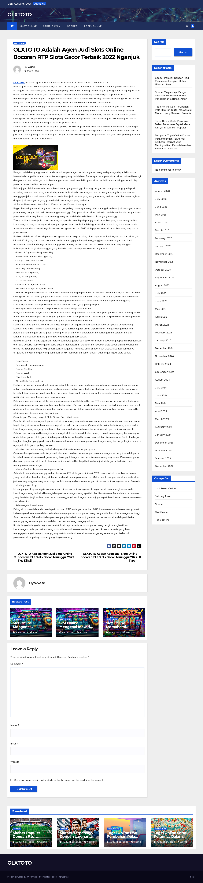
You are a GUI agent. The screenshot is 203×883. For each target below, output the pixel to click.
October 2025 (163, 269)
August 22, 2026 (119, 842)
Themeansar (63, 877)
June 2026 (161, 206)
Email (14, 743)
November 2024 (164, 356)
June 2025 (161, 301)
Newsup (50, 877)
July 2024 (161, 387)
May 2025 (160, 308)
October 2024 (163, 364)
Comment (16, 663)
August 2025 (162, 285)
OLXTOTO (19, 14)
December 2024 (164, 348)
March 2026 (162, 230)
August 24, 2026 (25, 842)
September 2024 (164, 371)
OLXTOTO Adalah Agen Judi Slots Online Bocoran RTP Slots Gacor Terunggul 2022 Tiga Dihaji (46, 557)
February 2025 (163, 332)
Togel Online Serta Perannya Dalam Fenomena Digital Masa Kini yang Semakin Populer (172, 124)
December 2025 (164, 253)
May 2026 (161, 214)
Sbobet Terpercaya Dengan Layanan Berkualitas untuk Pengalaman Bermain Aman (171, 95)
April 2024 (161, 411)
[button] (187, 26)
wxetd (31, 67)
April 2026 (161, 222)
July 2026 (161, 198)
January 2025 (163, 340)
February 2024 (163, 426)
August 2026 (162, 191)
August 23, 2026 (72, 842)
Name (14, 725)
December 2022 (164, 466)
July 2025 (160, 293)
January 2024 (163, 434)
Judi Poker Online (165, 488)
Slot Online (28, 26)
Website (14, 761)
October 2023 (163, 458)
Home (193, 877)
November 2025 (164, 261)
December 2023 (164, 442)
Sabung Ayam (52, 26)
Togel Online (93, 26)
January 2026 (163, 246)
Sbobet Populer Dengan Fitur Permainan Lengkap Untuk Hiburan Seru (172, 81)
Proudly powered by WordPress (22, 877)
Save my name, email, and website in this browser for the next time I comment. (59, 780)
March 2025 (162, 324)
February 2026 (163, 238)
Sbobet (72, 26)
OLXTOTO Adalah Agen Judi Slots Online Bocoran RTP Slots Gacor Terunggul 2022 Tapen (109, 557)
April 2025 (161, 316)
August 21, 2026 (166, 842)
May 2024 (161, 403)
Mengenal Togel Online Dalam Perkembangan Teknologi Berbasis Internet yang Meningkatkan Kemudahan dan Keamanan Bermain (173, 142)
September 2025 (164, 277)
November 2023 (164, 450)
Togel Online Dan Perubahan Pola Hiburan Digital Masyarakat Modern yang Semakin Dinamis (173, 110)
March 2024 (162, 419)
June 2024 (161, 395)
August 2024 (162, 379)
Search (159, 42)
